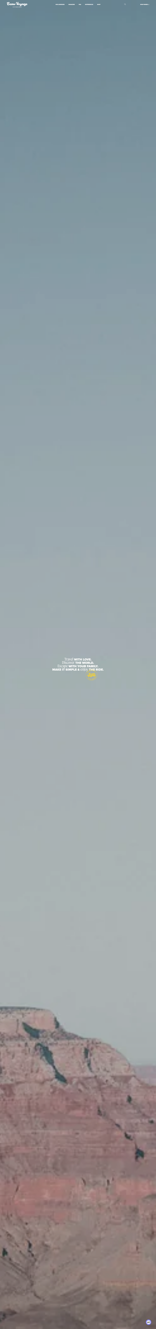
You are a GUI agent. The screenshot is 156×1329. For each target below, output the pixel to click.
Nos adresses (60, 4)
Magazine (72, 4)
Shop (98, 4)
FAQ (80, 4)
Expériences (89, 4)
